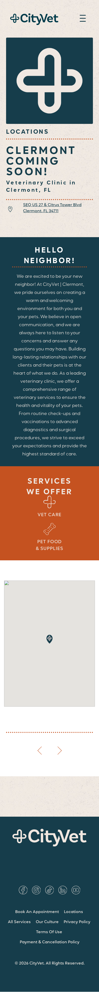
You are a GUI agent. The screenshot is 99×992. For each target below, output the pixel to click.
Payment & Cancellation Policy (49, 942)
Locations (73, 912)
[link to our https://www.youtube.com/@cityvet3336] (75, 890)
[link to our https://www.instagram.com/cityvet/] (36, 890)
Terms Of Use (49, 932)
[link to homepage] (34, 19)
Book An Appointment (37, 912)
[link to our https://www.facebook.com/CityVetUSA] (23, 890)
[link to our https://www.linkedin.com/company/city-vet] (62, 890)
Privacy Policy (77, 922)
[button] (49, 639)
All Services (19, 922)
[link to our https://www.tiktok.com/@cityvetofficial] (49, 890)
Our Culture (47, 922)
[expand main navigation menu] (83, 19)
